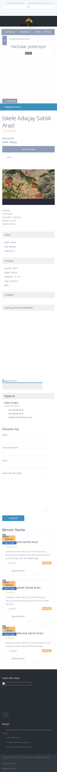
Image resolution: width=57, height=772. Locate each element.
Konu (4, 460)
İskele (5, 142)
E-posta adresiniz (10, 447)
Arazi (4, 138)
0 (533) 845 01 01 (13, 737)
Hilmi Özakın (22, 382)
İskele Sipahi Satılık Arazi (21, 542)
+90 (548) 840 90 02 (14, 3)
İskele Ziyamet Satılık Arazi (22, 587)
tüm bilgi (46, 563)
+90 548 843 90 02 (16, 413)
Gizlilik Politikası (9, 763)
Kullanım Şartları (9, 768)
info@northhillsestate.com (40, 3)
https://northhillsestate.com (19, 746)
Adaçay (13, 142)
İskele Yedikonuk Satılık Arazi (24, 633)
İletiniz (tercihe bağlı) (11, 473)
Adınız (5, 434)
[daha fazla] (33, 558)
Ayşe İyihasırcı (18, 570)
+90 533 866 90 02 (16, 410)
